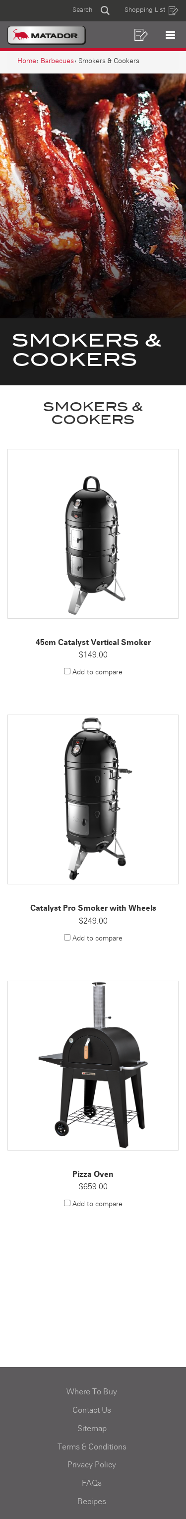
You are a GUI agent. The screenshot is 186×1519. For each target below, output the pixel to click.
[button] (91, 10)
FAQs (92, 1483)
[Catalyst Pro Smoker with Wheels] (93, 799)
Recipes (91, 1502)
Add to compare (97, 672)
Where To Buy (91, 1392)
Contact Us (91, 1410)
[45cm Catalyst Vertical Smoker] (93, 534)
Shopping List (144, 10)
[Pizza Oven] (93, 1066)
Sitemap (92, 1429)
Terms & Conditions (92, 1447)
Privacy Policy (91, 1465)
